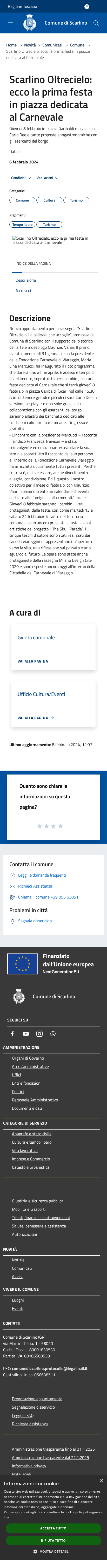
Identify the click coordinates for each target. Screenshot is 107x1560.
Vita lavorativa (25, 1150)
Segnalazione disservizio (33, 1407)
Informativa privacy (29, 1466)
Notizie (18, 1260)
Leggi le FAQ (23, 1415)
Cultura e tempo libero (31, 1142)
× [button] (101, 1481)
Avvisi (17, 1276)
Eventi (17, 1308)
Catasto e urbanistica (30, 1167)
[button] (53, 1551)
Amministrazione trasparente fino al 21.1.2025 (53, 1449)
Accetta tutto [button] (53, 1528)
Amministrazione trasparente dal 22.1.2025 (50, 1457)
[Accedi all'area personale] (87, 7)
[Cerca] (96, 23)
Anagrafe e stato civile (31, 1134)
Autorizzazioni (24, 1234)
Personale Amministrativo (35, 1100)
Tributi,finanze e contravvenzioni (41, 1217)
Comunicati (52, 45)
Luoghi (18, 1300)
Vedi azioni (45, 178)
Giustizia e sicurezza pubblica (37, 1201)
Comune (77, 45)
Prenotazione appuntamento (37, 1399)
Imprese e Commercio (31, 1159)
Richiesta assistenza (30, 1424)
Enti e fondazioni (27, 1083)
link (6, 1517)
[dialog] (53, 1517)
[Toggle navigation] (10, 22)
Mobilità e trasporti (29, 1209)
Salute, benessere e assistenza (39, 1226)
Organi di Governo (28, 1058)
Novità (30, 45)
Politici (18, 1091)
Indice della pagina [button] (33, 263)
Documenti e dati (27, 1108)
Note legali (21, 1474)
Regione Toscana (22, 6)
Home (11, 45)
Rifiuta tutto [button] (53, 1540)
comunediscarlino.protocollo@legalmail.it (50, 1368)
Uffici (16, 1075)
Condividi (18, 178)
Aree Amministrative (30, 1066)
